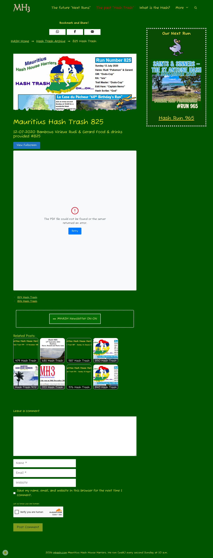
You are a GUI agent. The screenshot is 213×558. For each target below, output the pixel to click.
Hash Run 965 (176, 118)
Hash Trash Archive (50, 41)
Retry (75, 230)
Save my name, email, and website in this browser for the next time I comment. (69, 493)
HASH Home (20, 41)
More (180, 8)
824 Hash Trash (27, 297)
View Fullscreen (27, 145)
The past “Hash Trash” (115, 8)
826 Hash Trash (27, 301)
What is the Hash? (155, 8)
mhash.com (60, 552)
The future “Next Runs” (71, 8)
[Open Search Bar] (196, 7)
